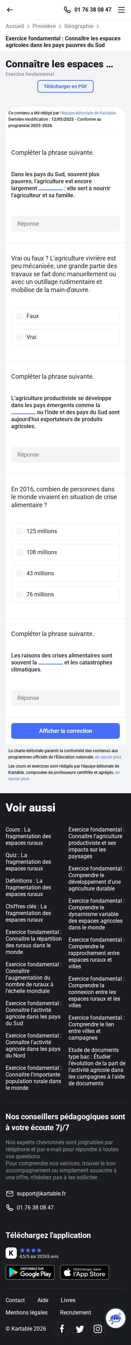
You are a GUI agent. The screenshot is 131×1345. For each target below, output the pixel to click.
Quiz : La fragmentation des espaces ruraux (28, 862)
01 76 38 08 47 (92, 10)
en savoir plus (108, 757)
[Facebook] (62, 1329)
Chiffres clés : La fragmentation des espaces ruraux (28, 913)
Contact (15, 1300)
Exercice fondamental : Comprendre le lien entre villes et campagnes (96, 1027)
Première (44, 26)
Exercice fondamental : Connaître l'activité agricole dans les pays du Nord (34, 1045)
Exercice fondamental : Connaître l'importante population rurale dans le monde (34, 1078)
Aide (42, 1300)
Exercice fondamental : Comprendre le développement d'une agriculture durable (96, 878)
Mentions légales (27, 1312)
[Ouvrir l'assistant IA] (115, 1318)
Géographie (79, 26)
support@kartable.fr (41, 1193)
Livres (68, 1300)
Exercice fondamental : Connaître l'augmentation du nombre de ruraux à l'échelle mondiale (34, 977)
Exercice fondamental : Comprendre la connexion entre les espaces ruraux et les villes (96, 992)
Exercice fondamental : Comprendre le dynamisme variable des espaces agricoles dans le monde (96, 914)
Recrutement (75, 1312)
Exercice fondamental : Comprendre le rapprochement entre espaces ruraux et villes (96, 953)
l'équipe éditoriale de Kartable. (88, 113)
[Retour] (13, 9)
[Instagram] (97, 1329)
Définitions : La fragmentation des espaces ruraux (28, 887)
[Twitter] (79, 1329)
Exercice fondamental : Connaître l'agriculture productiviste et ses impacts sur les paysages (96, 843)
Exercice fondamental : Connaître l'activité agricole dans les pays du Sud (34, 1013)
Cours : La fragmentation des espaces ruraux (28, 836)
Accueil (15, 26)
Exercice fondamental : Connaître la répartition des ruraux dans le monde (34, 942)
